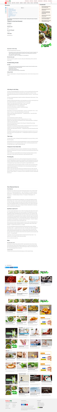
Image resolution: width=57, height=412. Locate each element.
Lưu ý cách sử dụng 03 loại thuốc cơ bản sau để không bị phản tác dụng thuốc (34, 293)
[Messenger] (6, 11)
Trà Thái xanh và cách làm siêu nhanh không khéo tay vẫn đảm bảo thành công (10, 359)
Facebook (12, 267)
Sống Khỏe (7, 405)
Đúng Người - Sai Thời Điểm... (45, 393)
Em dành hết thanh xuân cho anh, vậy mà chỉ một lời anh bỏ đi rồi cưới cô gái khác (24, 382)
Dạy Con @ (31, 327)
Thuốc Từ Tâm (9, 304)
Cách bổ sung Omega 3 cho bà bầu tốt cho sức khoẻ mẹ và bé (35, 335)
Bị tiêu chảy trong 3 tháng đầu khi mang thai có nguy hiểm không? (35, 346)
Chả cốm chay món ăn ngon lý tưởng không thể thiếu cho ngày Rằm (32, 312)
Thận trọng (10, 11)
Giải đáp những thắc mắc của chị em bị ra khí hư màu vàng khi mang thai (24, 335)
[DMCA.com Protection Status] (40, 407)
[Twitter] (23, 404)
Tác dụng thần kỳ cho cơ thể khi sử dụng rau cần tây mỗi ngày (32, 369)
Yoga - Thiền (21, 304)
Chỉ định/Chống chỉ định (12, 9)
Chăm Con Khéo (28, 327)
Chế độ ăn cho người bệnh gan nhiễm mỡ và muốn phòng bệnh (22, 293)
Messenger (16, 267)
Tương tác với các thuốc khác (13, 12)
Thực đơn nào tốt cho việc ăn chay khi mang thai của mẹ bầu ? (22, 312)
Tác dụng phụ (11, 13)
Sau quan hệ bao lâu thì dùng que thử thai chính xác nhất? (23, 346)
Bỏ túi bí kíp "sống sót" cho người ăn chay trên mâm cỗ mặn (21, 322)
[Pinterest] (27, 404)
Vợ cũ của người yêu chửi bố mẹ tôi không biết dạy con (34, 381)
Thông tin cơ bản (11, 8)
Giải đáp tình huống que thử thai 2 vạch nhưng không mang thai (46, 346)
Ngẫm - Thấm (14, 304)
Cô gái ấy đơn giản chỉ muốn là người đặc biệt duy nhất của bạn (35, 394)
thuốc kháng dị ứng (9, 265)
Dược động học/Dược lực (12, 14)
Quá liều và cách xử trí (12, 15)
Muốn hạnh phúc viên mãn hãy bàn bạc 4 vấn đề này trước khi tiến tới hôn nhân (46, 381)
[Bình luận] (6, 13)
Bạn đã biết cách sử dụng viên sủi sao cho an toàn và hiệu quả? (33, 358)
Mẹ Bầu (24, 327)
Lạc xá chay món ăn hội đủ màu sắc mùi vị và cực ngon (32, 322)
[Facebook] (6, 9)
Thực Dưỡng (17, 304)
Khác (9, 16)
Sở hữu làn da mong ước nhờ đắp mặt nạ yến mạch (22, 358)
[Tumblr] (25, 404)
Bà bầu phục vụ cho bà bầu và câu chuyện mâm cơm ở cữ (23, 394)
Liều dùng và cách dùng (12, 10)
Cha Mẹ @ (21, 327)
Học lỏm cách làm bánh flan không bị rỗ (10, 369)
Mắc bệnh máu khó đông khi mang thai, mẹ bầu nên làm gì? (46, 335)
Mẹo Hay (7, 350)
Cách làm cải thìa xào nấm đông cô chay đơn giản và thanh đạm (10, 322)
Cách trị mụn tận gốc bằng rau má (21, 368)
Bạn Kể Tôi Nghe (22, 373)
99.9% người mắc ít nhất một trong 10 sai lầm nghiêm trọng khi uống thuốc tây (34, 283)
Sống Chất (14, 405)
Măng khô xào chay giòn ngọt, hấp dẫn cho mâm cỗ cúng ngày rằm (11, 312)
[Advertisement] (22, 42)
